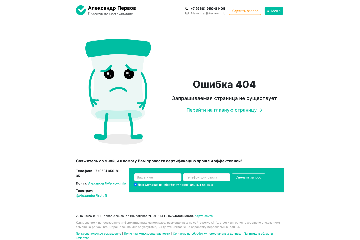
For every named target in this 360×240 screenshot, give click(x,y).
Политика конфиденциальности (147, 233)
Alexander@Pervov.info (107, 183)
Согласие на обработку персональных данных (207, 233)
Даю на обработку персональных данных (175, 184)
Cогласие (151, 184)
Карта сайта (204, 216)
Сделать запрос (245, 11)
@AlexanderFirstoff (91, 195)
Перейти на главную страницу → (224, 110)
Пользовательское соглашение (98, 233)
